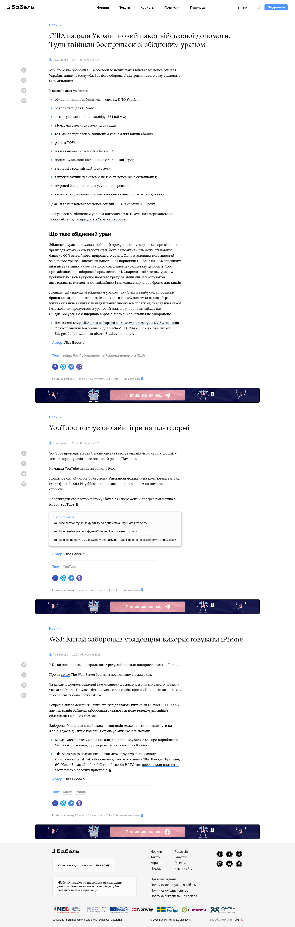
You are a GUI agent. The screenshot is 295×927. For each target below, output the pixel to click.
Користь (147, 7)
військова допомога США (123, 355)
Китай (67, 792)
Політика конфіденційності (170, 890)
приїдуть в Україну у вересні (103, 219)
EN (239, 7)
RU (245, 7)
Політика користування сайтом (173, 885)
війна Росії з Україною (81, 355)
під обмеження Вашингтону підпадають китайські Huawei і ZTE (117, 705)
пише (65, 674)
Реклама (181, 863)
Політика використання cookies (174, 896)
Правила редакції (164, 879)
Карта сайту (183, 868)
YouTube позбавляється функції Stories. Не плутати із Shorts (95, 531)
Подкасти (172, 7)
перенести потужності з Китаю (121, 745)
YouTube (69, 567)
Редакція (181, 851)
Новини (103, 7)
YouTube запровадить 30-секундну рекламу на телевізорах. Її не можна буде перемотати (114, 539)
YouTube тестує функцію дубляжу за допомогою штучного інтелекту (100, 523)
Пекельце (197, 7)
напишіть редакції (111, 919)
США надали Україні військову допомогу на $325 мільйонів (130, 323)
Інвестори (182, 857)
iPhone (80, 792)
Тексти (124, 7)
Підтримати (276, 7)
